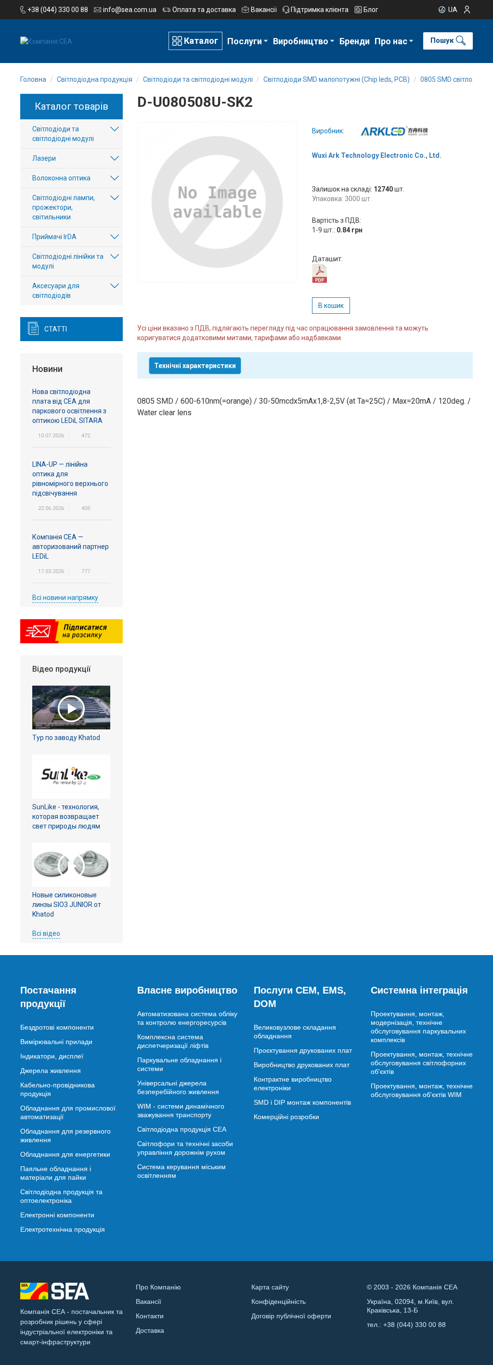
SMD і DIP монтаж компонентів (302, 1102)
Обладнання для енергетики (65, 1154)
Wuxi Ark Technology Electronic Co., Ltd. (376, 155)
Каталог (201, 41)
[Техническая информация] (319, 273)
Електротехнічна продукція (62, 1229)
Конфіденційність (278, 1301)
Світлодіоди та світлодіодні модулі (63, 133)
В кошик (331, 305)
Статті (55, 329)
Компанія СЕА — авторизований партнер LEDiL (70, 546)
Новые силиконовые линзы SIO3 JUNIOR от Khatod (66, 904)
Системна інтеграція (419, 990)
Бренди (354, 41)
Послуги (244, 41)
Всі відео (46, 933)
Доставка (150, 1330)
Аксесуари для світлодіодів (55, 290)
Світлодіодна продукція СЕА (181, 1129)
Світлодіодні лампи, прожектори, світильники (63, 207)
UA (452, 9)
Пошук (442, 40)
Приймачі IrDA (54, 237)
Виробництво (300, 41)
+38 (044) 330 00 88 (57, 9)
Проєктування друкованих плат (303, 1050)
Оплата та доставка (204, 9)
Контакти (150, 1316)
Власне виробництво (187, 990)
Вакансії (264, 9)
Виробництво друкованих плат (302, 1065)
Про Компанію (158, 1287)
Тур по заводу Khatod (66, 737)
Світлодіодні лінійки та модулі (68, 261)
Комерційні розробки (286, 1117)
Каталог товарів (71, 106)
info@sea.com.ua (129, 9)
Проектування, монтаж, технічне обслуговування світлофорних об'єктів (422, 1062)
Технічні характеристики (195, 366)
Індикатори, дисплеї (51, 1056)
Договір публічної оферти (291, 1316)
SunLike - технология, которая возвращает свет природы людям (66, 816)
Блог (370, 9)
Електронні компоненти (57, 1215)
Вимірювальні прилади (56, 1042)
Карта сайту (270, 1287)
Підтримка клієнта (320, 9)
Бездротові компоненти (57, 1027)
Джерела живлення (50, 1070)
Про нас (391, 41)
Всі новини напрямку (65, 597)
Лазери (44, 158)
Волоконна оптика (61, 178)
